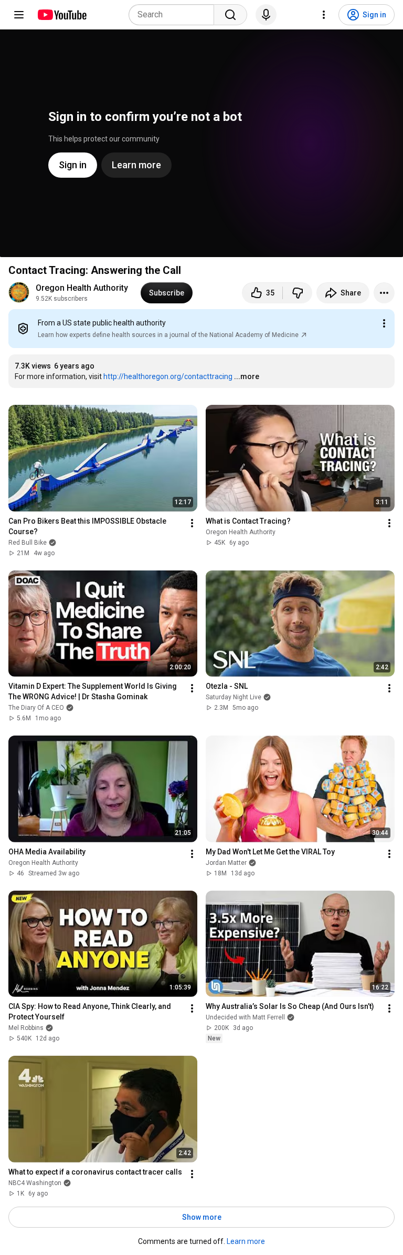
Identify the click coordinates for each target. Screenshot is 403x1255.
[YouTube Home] (61, 14)
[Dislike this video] (297, 292)
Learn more (246, 1241)
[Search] (230, 14)
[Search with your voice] (266, 14)
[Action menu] (384, 323)
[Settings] (323, 14)
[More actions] (384, 292)
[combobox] (174, 14)
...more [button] (246, 376)
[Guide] (19, 14)
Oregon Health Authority (82, 288)
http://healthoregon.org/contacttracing (167, 376)
